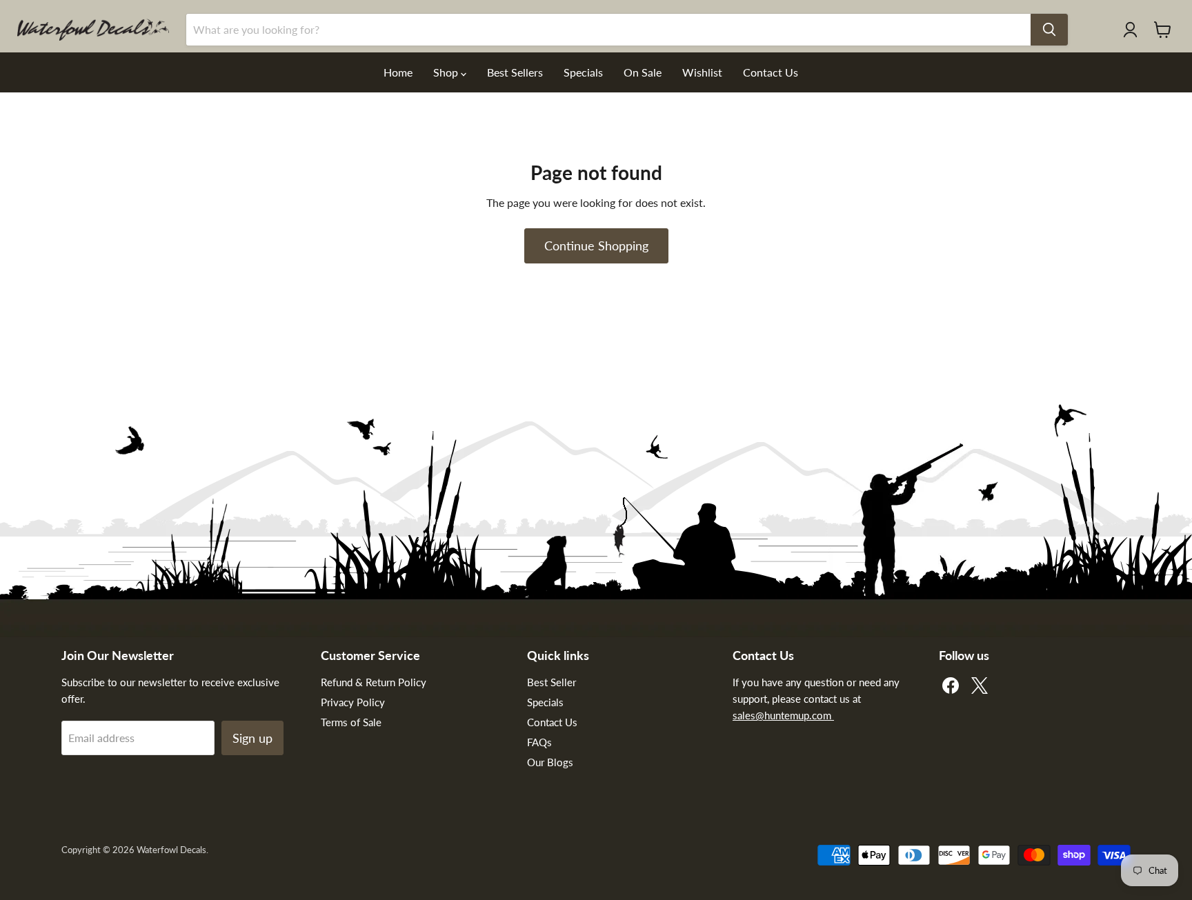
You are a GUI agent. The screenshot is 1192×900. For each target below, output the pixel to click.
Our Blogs (550, 762)
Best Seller (551, 682)
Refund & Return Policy (373, 682)
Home (398, 72)
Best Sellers (515, 72)
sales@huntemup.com (783, 715)
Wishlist (702, 72)
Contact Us (770, 72)
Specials (583, 72)
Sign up (252, 738)
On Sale (643, 72)
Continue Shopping (596, 245)
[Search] (1049, 30)
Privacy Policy (353, 702)
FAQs (539, 742)
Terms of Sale (351, 722)
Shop (447, 72)
